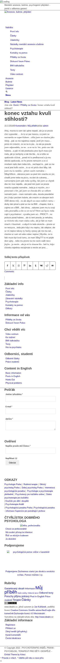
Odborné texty (46, 592)
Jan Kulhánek (40, 607)
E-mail (9, 407)
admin (45, 126)
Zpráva (9, 419)
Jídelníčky (10, 295)
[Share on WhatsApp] (19, 266)
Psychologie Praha (12, 484)
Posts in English (13, 376)
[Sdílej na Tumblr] (35, 266)
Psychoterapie (12, 302)
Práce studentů (12, 362)
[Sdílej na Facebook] (7, 266)
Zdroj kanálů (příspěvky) (16, 631)
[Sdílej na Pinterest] (24, 266)
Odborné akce (33, 593)
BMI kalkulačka (12, 340)
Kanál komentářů (13, 635)
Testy (8, 344)
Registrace (10, 625)
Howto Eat (10, 379)
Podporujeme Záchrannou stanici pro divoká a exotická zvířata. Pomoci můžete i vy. (30, 573)
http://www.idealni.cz (44, 617)
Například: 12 (11, 458)
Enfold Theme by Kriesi (14, 654)
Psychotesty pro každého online (29, 494)
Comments (9, 271)
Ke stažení (10, 337)
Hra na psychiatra (13, 347)
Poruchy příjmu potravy (17, 596)
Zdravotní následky (14, 298)
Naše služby (22, 593)
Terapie (17, 600)
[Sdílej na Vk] (41, 266)
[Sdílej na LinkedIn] (30, 266)
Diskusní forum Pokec (15, 323)
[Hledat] (7, 92)
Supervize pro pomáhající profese (30, 511)
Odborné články (13, 358)
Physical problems (14, 383)
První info (10, 288)
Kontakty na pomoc (14, 305)
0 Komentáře (19, 126)
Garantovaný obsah (14, 588)
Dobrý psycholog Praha (32, 487)
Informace (30, 588)
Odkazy (9, 308)
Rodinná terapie (30, 484)
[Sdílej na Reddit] (47, 266)
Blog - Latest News (13, 102)
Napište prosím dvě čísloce (18, 446)
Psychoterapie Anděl (15, 504)
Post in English (37, 596)
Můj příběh (32, 126)
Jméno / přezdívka (14, 394)
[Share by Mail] (52, 266)
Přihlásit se (11, 628)
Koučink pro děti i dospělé (17, 501)
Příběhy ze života (13, 319)
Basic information (13, 373)
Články (9, 292)
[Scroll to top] (1, 661)
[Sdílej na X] (13, 266)
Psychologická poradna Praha (19, 508)
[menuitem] (31, 51)
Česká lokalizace (13, 638)
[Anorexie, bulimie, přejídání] (27, 12)
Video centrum (12, 334)
